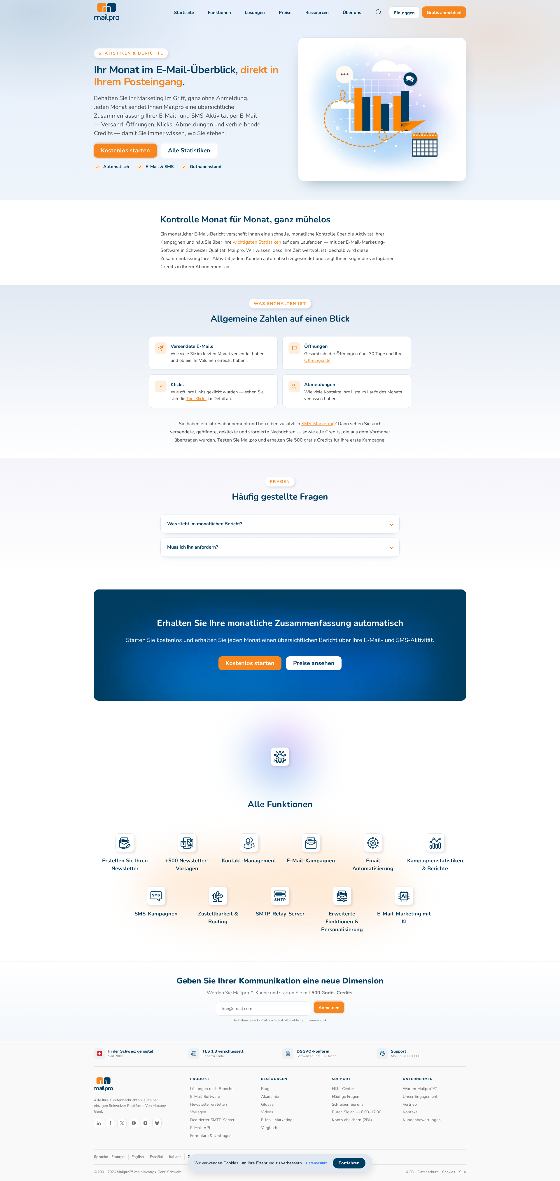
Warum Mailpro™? (420, 1088)
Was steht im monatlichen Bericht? (204, 524)
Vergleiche (270, 1128)
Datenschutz (316, 1163)
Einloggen (404, 13)
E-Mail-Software (205, 1096)
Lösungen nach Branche (211, 1088)
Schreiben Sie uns (348, 1104)
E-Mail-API (200, 1128)
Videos (267, 1112)
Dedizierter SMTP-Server (212, 1120)
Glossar (268, 1104)
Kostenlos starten (125, 150)
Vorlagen (198, 1112)
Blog (265, 1088)
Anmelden (329, 1008)
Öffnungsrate (317, 360)
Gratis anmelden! (444, 12)
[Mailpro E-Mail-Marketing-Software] (106, 12)
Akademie (270, 1096)
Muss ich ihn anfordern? (192, 547)
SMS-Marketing (318, 424)
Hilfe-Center (343, 1088)
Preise (285, 12)
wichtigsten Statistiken (257, 242)
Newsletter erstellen (208, 1104)
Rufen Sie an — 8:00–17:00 (356, 1112)
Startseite (184, 12)
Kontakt (410, 1112)
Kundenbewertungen (422, 1120)
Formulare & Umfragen (211, 1135)
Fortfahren (349, 1163)
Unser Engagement (420, 1096)
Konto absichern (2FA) (352, 1120)
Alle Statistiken (189, 150)
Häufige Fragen (345, 1096)
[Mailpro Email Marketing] (103, 1085)
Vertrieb (410, 1104)
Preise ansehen (314, 663)
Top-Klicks (196, 399)
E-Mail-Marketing (277, 1120)
